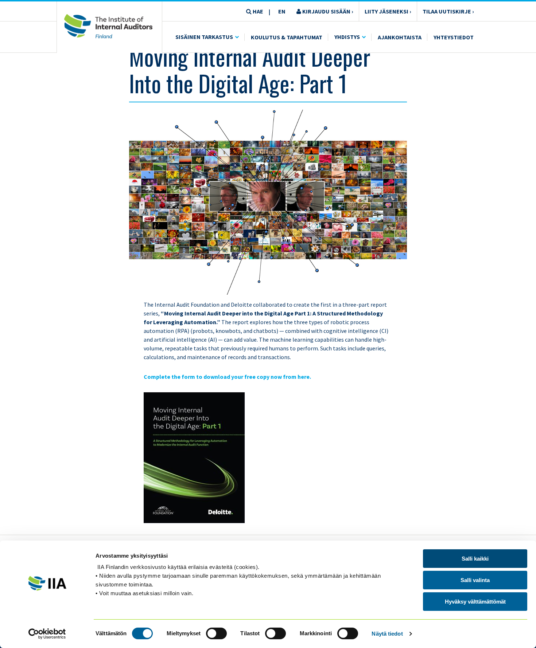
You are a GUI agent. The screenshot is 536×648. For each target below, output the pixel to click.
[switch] (216, 633)
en (282, 11)
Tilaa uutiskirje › (448, 11)
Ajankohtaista (400, 37)
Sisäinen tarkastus (204, 36)
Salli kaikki (475, 558)
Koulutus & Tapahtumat (286, 37)
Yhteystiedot (454, 37)
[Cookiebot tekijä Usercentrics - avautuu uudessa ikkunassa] (47, 633)
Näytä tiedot (387, 634)
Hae (257, 11)
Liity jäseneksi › (388, 11)
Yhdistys (347, 36)
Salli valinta (475, 580)
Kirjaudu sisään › (327, 11)
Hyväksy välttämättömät (475, 601)
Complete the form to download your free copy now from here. (227, 376)
